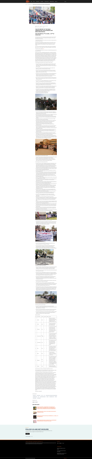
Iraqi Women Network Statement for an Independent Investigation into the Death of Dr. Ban (46, 420)
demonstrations (38, 395)
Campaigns (41, 1)
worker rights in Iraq (52, 396)
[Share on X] (35, 402)
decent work (34, 395)
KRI (38, 396)
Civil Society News (30, 4)
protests (47, 396)
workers (56, 396)
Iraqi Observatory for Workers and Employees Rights (51, 395)
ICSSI (42, 395)
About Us (56, 1)
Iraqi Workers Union (35, 396)
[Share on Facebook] (33, 402)
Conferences (37, 1)
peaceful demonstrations (42, 396)
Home (31, 1)
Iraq (44, 395)
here (43, 48)
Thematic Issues (46, 1)
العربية (65, 1)
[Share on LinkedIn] (37, 402)
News (34, 1)
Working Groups (52, 1)
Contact (28, 433)
